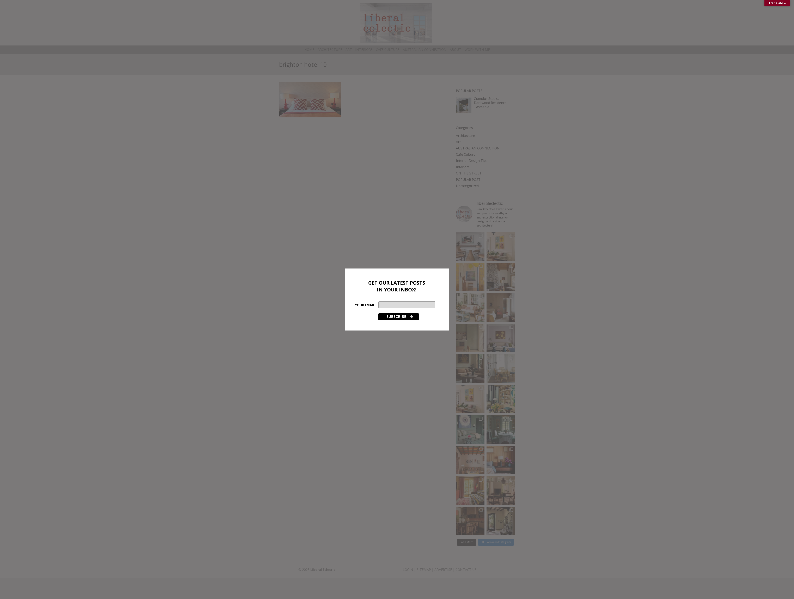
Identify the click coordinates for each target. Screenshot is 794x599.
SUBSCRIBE (396, 316)
